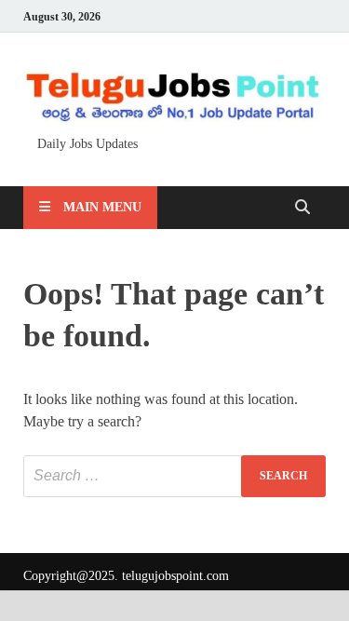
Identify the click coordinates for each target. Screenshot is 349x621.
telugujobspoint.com (175, 576)
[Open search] (302, 208)
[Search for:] (174, 476)
